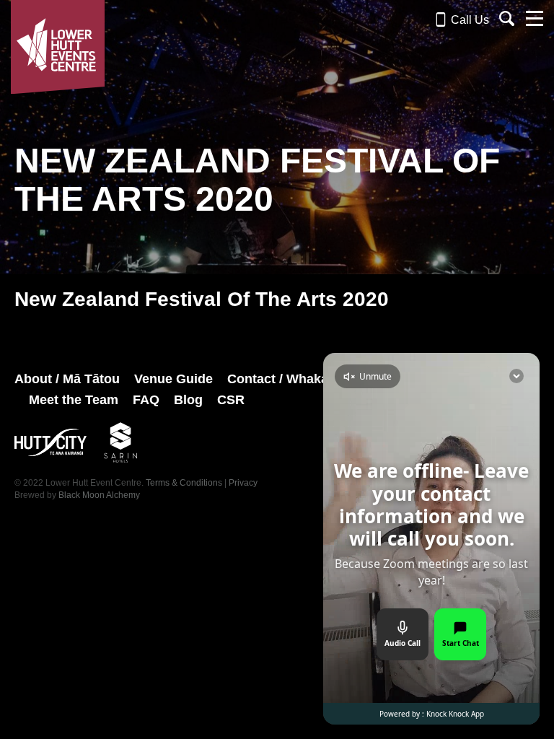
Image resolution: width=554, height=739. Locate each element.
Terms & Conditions (184, 483)
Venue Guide (173, 379)
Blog (188, 400)
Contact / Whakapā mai (298, 379)
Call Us (468, 20)
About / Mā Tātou (67, 379)
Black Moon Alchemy (99, 495)
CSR (231, 400)
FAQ (146, 400)
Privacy (243, 483)
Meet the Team (73, 400)
